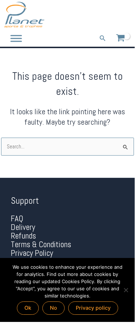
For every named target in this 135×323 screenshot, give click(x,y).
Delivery (23, 227)
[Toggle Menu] (16, 38)
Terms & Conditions (41, 244)
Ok (27, 308)
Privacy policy (93, 308)
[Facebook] (104, 15)
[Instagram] (124, 15)
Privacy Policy (32, 253)
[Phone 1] (93, 15)
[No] (125, 290)
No (53, 308)
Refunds (23, 236)
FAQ (17, 218)
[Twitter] (114, 15)
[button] (102, 38)
